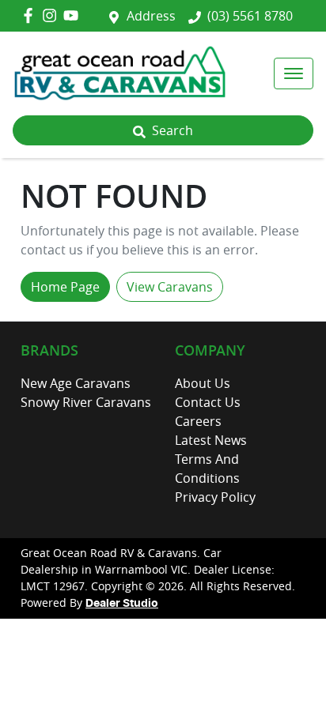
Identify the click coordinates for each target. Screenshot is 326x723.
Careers (198, 421)
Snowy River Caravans (86, 402)
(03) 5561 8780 (250, 15)
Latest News (211, 440)
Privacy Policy (215, 497)
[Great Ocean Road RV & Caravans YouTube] (74, 15)
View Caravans (170, 287)
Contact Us (208, 402)
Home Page (65, 287)
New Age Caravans (76, 383)
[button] (293, 73)
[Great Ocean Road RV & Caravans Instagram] (52, 15)
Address (151, 15)
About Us (202, 383)
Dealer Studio (121, 603)
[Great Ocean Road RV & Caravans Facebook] (31, 15)
